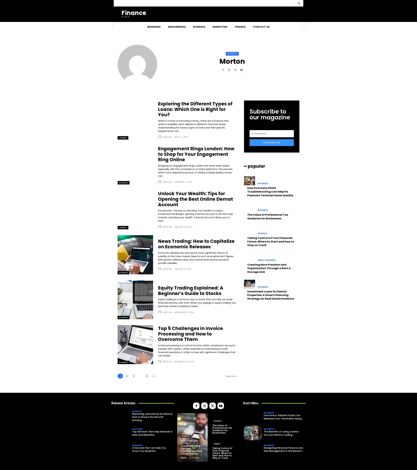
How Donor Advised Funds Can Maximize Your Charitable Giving (283, 417)
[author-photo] (160, 137)
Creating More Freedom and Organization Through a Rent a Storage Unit (269, 268)
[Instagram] (229, 70)
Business (123, 182)
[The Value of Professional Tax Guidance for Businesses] (249, 207)
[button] (298, 3)
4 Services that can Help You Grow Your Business (149, 449)
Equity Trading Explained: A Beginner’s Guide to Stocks (190, 291)
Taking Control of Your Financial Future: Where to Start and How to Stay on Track (270, 241)
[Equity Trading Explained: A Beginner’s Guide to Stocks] (135, 299)
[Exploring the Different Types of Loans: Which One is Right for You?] (135, 120)
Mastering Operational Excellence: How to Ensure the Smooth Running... (152, 417)
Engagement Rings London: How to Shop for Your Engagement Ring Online (196, 154)
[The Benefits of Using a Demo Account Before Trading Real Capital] (253, 433)
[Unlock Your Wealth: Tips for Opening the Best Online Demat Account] (135, 209)
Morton (167, 137)
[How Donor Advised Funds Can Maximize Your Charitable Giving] (253, 416)
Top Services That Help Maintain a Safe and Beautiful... (152, 433)
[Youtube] (241, 70)
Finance (123, 138)
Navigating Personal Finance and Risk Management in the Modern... (283, 449)
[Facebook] (223, 70)
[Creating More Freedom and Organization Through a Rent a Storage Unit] (249, 257)
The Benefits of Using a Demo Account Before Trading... (281, 433)
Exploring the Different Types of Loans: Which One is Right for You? (195, 109)
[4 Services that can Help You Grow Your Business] (121, 449)
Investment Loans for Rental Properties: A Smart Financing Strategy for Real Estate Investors (270, 295)
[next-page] (153, 376)
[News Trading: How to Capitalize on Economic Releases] (135, 254)
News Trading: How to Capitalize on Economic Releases (196, 244)
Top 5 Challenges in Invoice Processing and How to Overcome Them (190, 333)
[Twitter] (235, 70)
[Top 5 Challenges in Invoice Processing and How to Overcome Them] (135, 344)
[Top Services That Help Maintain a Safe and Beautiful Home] (121, 433)
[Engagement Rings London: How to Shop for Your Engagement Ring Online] (135, 164)
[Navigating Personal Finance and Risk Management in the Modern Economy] (253, 449)
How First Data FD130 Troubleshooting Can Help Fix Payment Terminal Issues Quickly (270, 191)
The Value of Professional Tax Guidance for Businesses (267, 216)
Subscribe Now (271, 142)
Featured (137, 429)
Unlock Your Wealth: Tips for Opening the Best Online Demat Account (195, 199)
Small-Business (267, 260)
